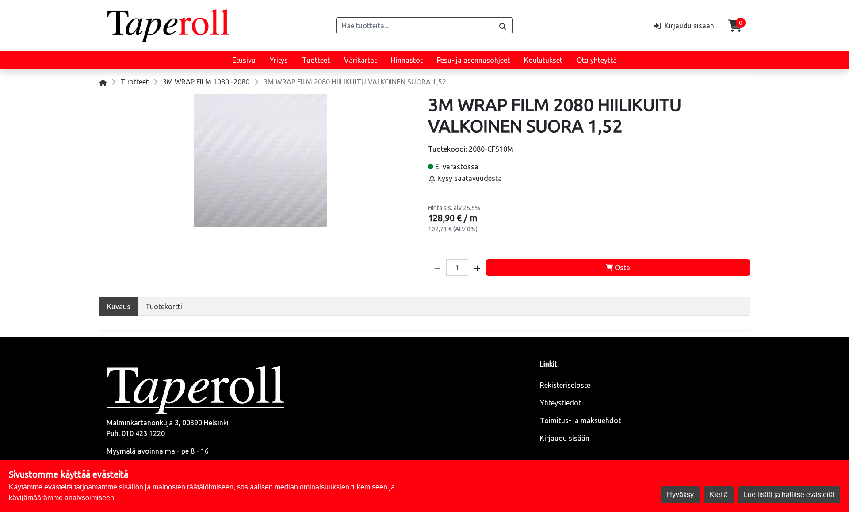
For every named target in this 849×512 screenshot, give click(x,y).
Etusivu (244, 60)
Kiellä (719, 494)
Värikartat (360, 60)
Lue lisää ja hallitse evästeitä (789, 494)
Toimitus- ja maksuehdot (580, 420)
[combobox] (414, 25)
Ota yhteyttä (597, 60)
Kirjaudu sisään (564, 438)
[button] (437, 267)
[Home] (103, 82)
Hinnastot (407, 60)
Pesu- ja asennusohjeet (473, 60)
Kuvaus (118, 306)
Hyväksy (680, 494)
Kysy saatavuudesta (469, 178)
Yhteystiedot (560, 403)
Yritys (279, 60)
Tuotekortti (163, 306)
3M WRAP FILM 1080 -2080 (206, 82)
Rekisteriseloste (565, 385)
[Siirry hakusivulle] (503, 25)
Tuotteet (316, 60)
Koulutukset (543, 60)
